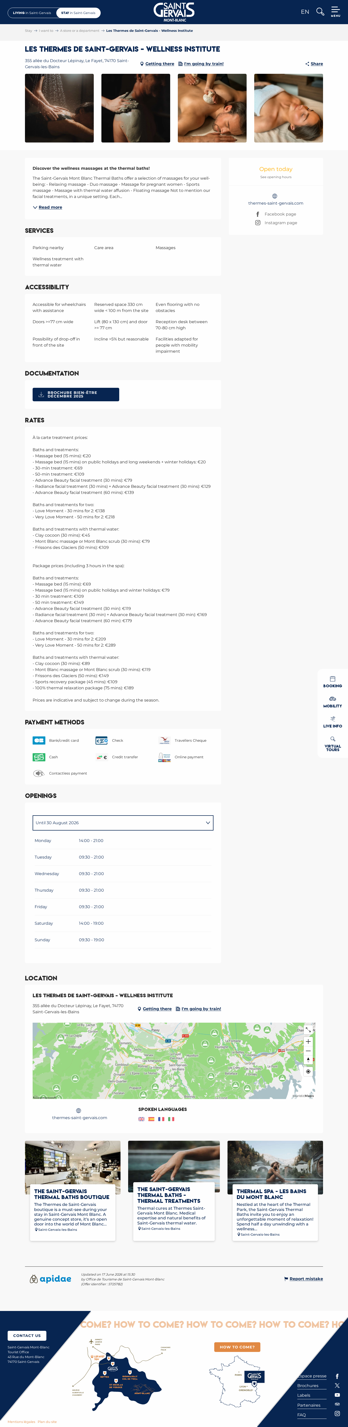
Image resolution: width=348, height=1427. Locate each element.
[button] (320, 12)
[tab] (118, 823)
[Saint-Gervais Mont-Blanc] (174, 12)
